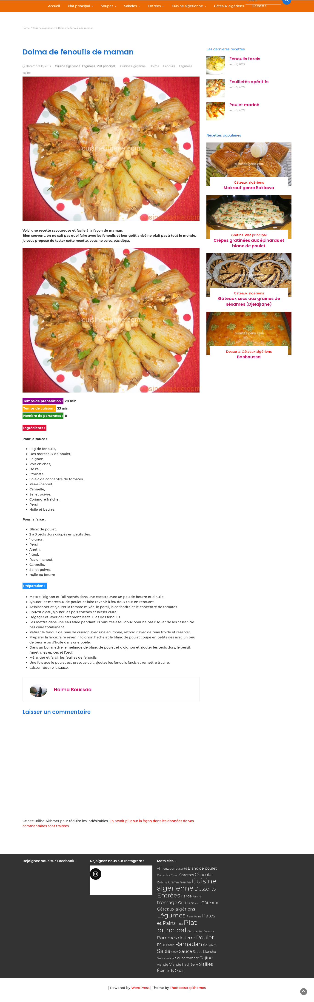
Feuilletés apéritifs (248, 82)
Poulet (205, 937)
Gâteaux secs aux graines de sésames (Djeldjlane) (249, 301)
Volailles (204, 964)
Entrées (155, 6)
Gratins (237, 235)
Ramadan (188, 944)
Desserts (259, 6)
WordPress (140, 988)
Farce (186, 896)
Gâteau (195, 903)
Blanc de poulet (202, 868)
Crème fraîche (179, 882)
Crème (162, 882)
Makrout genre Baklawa (249, 188)
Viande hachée (182, 964)
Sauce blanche (204, 952)
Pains (197, 916)
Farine (197, 896)
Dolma (154, 66)
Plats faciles (195, 931)
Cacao (174, 875)
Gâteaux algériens (229, 6)
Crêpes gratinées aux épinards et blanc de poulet (249, 243)
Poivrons (208, 931)
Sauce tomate (187, 958)
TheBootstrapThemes (188, 988)
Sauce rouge (165, 958)
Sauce (185, 951)
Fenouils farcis (244, 59)
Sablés (212, 945)
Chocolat (204, 874)
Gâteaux (209, 902)
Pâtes (170, 945)
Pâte (161, 944)
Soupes (107, 6)
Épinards (165, 970)
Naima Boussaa (72, 689)
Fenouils (169, 66)
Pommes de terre (176, 937)
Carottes (186, 875)
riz (205, 945)
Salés (163, 951)
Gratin (184, 902)
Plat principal (79, 6)
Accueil (54, 6)
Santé (174, 952)
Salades (131, 6)
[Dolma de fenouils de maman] (111, 320)
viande (162, 964)
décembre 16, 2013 (38, 66)
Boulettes (163, 875)
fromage (167, 902)
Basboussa (249, 357)
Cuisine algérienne (188, 6)
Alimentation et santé (172, 868)
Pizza (180, 923)
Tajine (27, 72)
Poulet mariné (244, 105)
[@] (121, 874)
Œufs (179, 970)
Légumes (88, 66)
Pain (189, 916)
